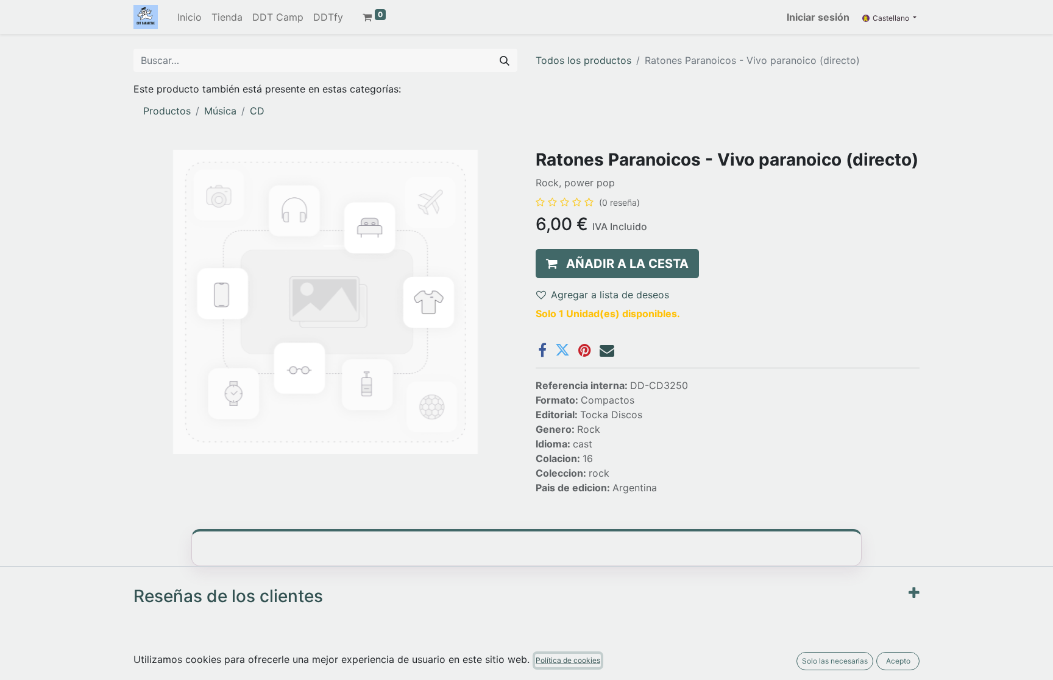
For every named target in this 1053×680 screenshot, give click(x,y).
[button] (617, 263)
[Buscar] (504, 60)
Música (220, 111)
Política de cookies (568, 660)
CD (257, 111)
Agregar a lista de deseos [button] (610, 295)
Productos (167, 111)
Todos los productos (583, 60)
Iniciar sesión (818, 17)
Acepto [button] (898, 660)
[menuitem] (189, 17)
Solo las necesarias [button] (835, 660)
